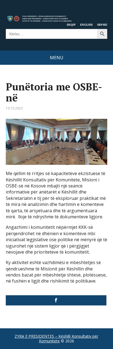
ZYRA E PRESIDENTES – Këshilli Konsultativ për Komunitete (56, 339)
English (86, 24)
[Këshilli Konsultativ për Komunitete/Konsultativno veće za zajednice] (56, 300)
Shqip (71, 24)
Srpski (102, 24)
